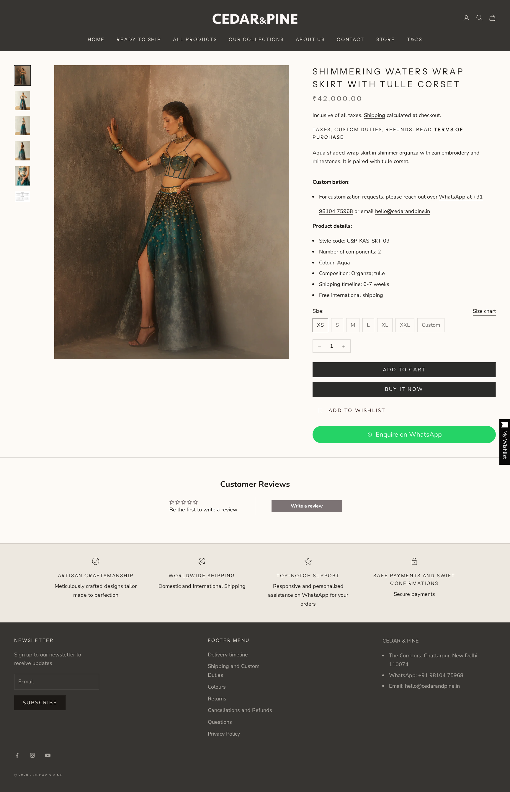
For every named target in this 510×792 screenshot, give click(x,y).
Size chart (484, 311)
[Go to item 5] (22, 176)
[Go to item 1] (22, 75)
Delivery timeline (228, 654)
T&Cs (414, 39)
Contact (350, 39)
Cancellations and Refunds (240, 710)
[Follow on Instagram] (32, 755)
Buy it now (404, 389)
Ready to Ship (139, 39)
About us (310, 39)
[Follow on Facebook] (17, 755)
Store (385, 39)
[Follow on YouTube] (48, 755)
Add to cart (404, 369)
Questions (220, 722)
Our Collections (256, 39)
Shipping (374, 115)
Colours (217, 686)
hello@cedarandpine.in (402, 211)
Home (96, 39)
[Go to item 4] (22, 151)
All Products (195, 39)
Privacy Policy (224, 733)
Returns (217, 698)
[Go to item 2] (22, 100)
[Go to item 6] (22, 197)
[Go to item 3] (22, 126)
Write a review (307, 506)
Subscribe (40, 702)
